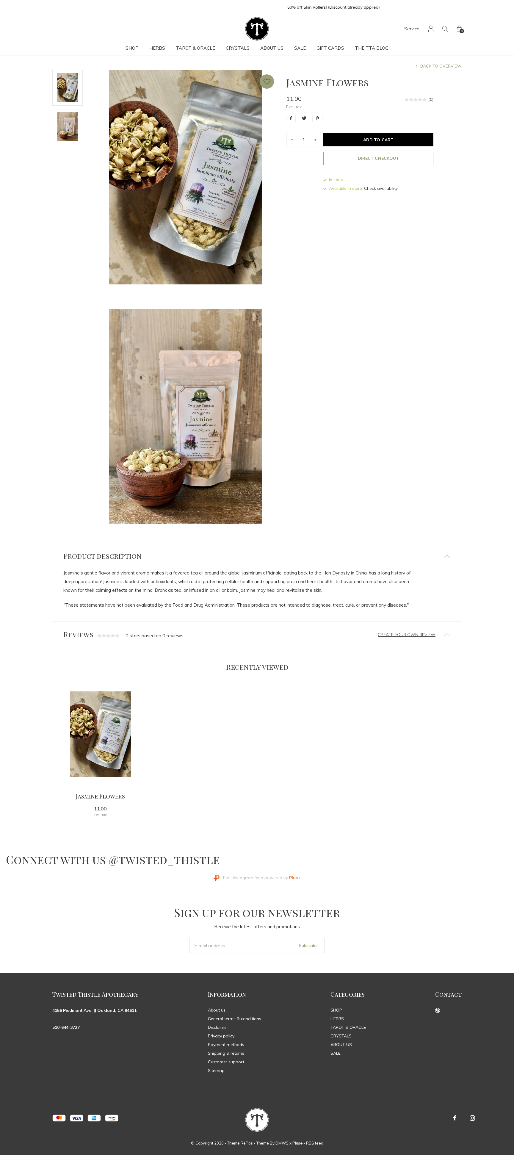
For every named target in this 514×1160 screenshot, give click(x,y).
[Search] (445, 28)
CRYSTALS (238, 48)
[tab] (257, 556)
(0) (430, 99)
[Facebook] (454, 1118)
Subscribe (308, 945)
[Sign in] (430, 28)
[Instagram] (472, 1118)
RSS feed (314, 1143)
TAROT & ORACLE (195, 48)
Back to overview (441, 66)
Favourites (267, 81)
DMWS (282, 1143)
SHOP (132, 48)
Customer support (226, 1061)
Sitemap (216, 1070)
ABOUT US (271, 48)
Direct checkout (378, 158)
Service (411, 29)
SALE (300, 48)
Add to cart (378, 140)
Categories (347, 994)
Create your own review (406, 634)
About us (216, 1010)
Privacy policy (221, 1036)
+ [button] (315, 139)
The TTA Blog (371, 48)
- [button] (292, 139)
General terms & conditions (234, 1018)
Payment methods (226, 1044)
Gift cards (330, 48)
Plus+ (297, 1143)
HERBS (157, 48)
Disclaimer (218, 1027)
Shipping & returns (226, 1053)
